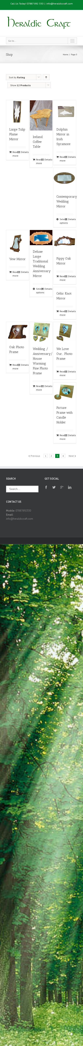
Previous (35, 455)
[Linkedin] (69, 487)
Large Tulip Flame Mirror (17, 134)
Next (71, 455)
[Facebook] (46, 487)
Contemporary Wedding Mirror (66, 201)
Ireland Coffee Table (38, 141)
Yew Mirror (17, 259)
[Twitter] (54, 487)
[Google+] (61, 487)
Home (65, 54)
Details (23, 152)
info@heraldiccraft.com (59, 3)
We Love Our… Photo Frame (64, 353)
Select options (62, 221)
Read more (14, 153)
